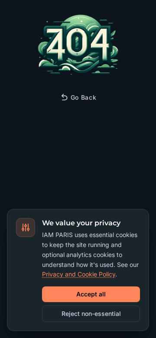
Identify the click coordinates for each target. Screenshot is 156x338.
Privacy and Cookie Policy (78, 274)
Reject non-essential (91, 313)
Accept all (91, 294)
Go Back (84, 97)
